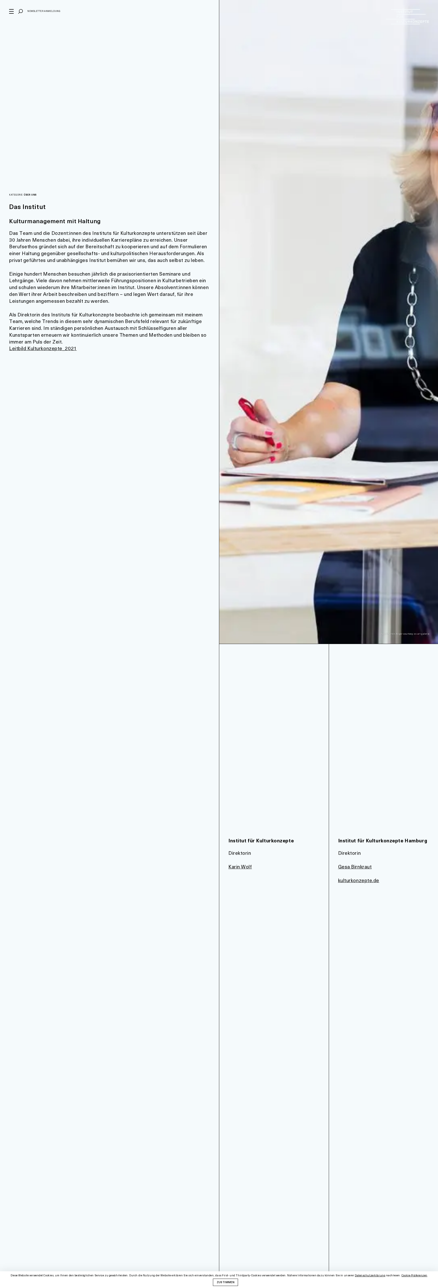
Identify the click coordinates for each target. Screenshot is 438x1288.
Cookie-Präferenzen (414, 1275)
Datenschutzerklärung (370, 1275)
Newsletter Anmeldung (43, 11)
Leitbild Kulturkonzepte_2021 (43, 348)
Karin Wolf (240, 866)
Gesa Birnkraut (355, 866)
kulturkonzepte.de (358, 880)
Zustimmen (225, 1282)
